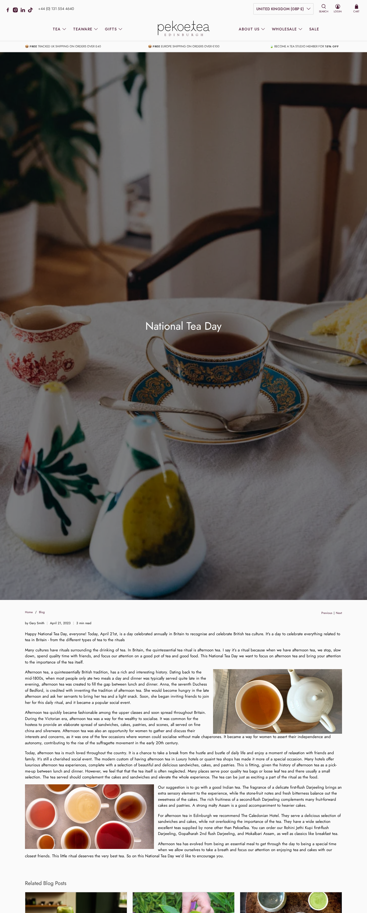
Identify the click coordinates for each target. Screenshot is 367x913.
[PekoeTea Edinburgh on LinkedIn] (24, 11)
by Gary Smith (34, 623)
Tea (57, 29)
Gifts (111, 29)
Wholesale (284, 29)
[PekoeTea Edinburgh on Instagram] (16, 11)
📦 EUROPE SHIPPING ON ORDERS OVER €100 (184, 46)
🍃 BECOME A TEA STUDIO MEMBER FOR (304, 46)
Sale (314, 29)
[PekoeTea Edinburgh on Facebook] (9, 11)
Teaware (82, 29)
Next (339, 613)
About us (249, 29)
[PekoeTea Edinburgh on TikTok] (31, 11)
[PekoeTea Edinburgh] (183, 29)
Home (29, 612)
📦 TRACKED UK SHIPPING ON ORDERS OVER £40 (63, 46)
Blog (42, 612)
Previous (326, 613)
